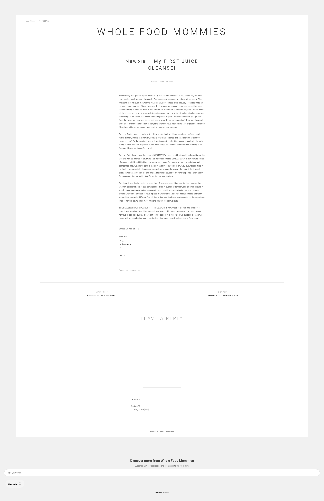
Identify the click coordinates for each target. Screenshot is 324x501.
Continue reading (162, 492)
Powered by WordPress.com (162, 431)
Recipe (134, 406)
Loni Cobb (169, 81)
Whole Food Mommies (162, 32)
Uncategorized (135, 270)
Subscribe (13, 484)
